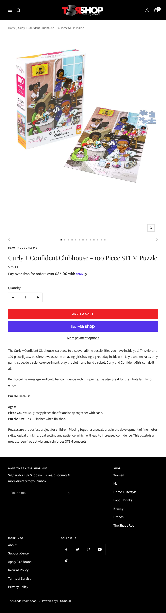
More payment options (83, 338)
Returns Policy (18, 570)
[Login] (147, 10)
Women (118, 475)
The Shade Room (125, 525)
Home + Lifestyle (124, 492)
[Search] (18, 10)
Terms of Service (19, 578)
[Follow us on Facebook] (66, 549)
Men (116, 483)
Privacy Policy (18, 587)
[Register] (68, 493)
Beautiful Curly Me (22, 248)
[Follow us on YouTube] (99, 549)
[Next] (156, 239)
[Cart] (156, 10)
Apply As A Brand (20, 561)
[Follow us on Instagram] (88, 549)
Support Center (19, 553)
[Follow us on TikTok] (66, 560)
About (12, 545)
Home (12, 28)
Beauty (118, 508)
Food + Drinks (122, 500)
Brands (118, 517)
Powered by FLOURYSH (56, 601)
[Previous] (10, 239)
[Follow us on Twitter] (77, 549)
